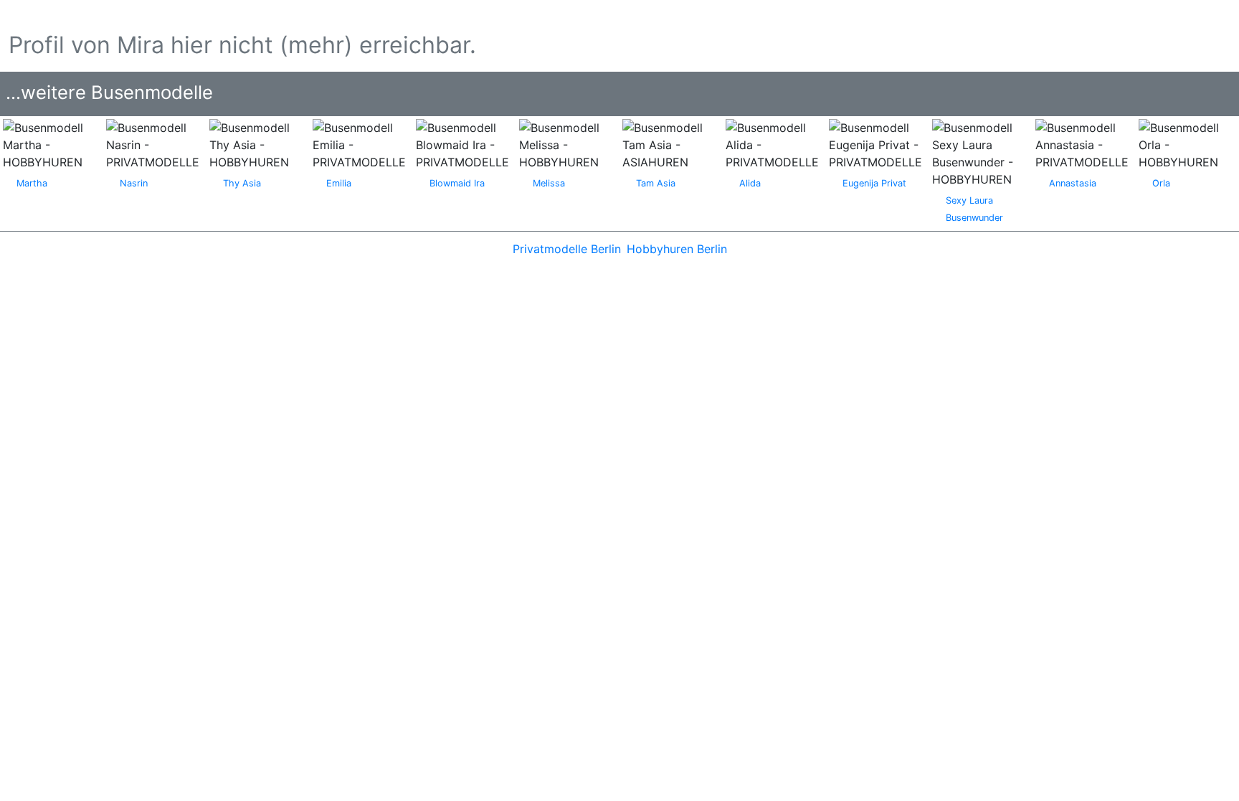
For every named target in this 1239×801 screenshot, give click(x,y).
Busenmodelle (57, 14)
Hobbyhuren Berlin (677, 249)
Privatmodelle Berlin (567, 249)
